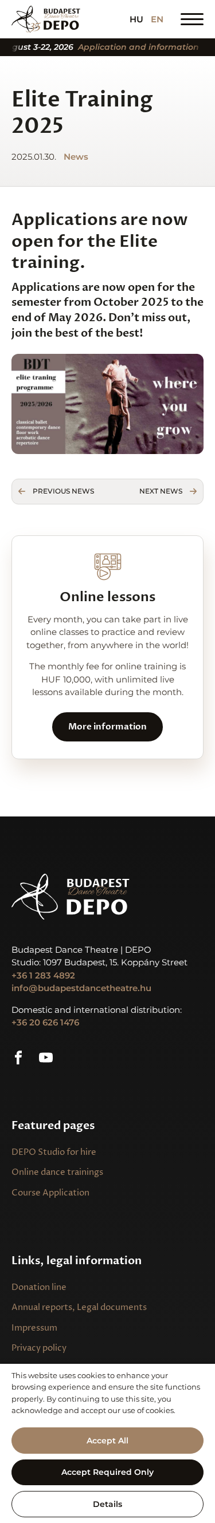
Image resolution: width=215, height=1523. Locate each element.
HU (136, 19)
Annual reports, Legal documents (79, 1307)
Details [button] (107, 1504)
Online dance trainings (57, 1172)
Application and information (129, 47)
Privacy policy (39, 1348)
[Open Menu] (192, 18)
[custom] (18, 1057)
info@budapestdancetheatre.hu (81, 988)
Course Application (50, 1193)
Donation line (39, 1287)
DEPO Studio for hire (53, 1152)
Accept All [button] (107, 1440)
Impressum (34, 1328)
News (76, 156)
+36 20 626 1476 (45, 1022)
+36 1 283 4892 (43, 975)
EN (157, 19)
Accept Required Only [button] (107, 1472)
